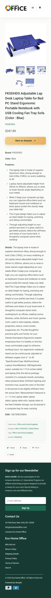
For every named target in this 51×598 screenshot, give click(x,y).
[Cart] (40, 8)
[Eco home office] (16, 9)
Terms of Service (12, 563)
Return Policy (10, 549)
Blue (17, 429)
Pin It (37, 448)
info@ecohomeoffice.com (16, 527)
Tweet (12, 448)
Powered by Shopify (13, 582)
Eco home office (18, 578)
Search (8, 568)
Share (25, 448)
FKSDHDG (10, 124)
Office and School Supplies (27, 424)
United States (33, 429)
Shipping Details (12, 554)
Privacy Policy (11, 558)
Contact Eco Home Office (15, 532)
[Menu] (33, 8)
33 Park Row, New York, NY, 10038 (19, 522)
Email (12, 455)
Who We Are (10, 544)
